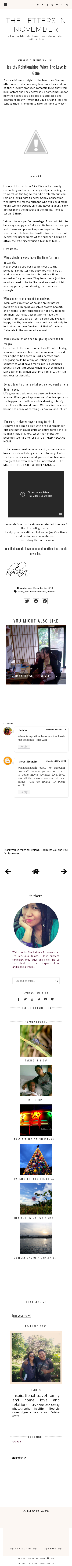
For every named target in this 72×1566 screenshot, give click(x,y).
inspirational (23, 1396)
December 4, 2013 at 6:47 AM (56, 730)
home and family (48, 1405)
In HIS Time (36, 1100)
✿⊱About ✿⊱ (53, 1548)
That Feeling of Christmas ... (36, 1139)
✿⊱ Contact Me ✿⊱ (23, 1548)
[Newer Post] (8, 872)
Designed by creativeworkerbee (36, 1563)
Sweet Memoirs (28, 761)
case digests (21, 1412)
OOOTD (15, 1416)
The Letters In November (36, 24)
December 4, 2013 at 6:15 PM (56, 761)
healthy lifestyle (47, 1408)
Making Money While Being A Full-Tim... (36, 676)
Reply (23, 746)
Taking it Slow (36, 1060)
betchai (23, 730)
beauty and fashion (47, 1412)
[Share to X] (27, 601)
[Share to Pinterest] (45, 601)
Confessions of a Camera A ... (36, 1257)
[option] (36, 664)
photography (21, 1408)
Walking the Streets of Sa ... (36, 1178)
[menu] (5, 4)
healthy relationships (35, 591)
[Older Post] (64, 872)
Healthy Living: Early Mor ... (36, 1218)
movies (51, 591)
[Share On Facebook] (36, 601)
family (21, 591)
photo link (35, 176)
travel (41, 1396)
